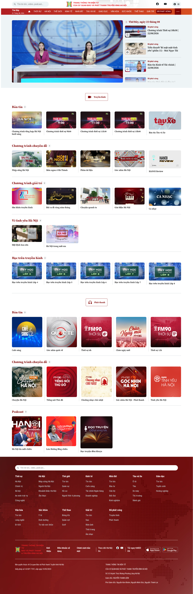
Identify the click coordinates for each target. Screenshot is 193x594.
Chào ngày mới (123, 350)
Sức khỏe (43, 510)
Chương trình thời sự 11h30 (93, 131)
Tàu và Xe (137, 476)
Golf (64, 524)
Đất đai (112, 495)
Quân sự (65, 486)
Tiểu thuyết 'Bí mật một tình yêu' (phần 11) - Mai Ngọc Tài (163, 49)
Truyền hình (114, 515)
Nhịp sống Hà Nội (20, 170)
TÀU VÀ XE (91, 11)
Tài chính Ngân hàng (95, 491)
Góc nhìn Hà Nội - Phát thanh (130, 400)
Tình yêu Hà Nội (158, 400)
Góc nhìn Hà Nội (123, 170)
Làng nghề (19, 520)
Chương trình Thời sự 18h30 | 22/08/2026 (163, 32)
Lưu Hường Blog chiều (57, 449)
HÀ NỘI (48, 11)
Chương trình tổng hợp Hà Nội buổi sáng (26, 132)
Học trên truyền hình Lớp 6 (93, 282)
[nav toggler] (178, 11)
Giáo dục (160, 476)
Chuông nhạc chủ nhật (92, 400)
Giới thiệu (48, 549)
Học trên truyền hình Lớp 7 (128, 282)
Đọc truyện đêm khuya (91, 451)
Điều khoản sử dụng (63, 549)
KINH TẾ (68, 11)
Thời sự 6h (86, 350)
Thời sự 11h (156, 350)
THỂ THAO (139, 11)
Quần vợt (66, 520)
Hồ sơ (64, 491)
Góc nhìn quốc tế (55, 350)
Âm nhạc (89, 534)
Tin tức (65, 481)
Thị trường (137, 495)
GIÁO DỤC (103, 11)
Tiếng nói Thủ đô (55, 400)
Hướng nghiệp (162, 491)
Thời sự (18, 476)
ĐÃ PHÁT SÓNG (164, 11)
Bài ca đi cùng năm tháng (58, 207)
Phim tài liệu (86, 170)
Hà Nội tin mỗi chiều (22, 449)
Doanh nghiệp (92, 495)
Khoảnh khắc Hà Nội (47, 491)
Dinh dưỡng (43, 520)
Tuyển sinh (161, 486)
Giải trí (89, 510)
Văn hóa (19, 510)
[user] (176, 4)
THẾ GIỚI (58, 11)
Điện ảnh (89, 524)
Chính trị (19, 486)
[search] (15, 4)
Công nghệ (20, 500)
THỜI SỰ (37, 11)
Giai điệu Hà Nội (122, 207)
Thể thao (66, 510)
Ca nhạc (153, 208)
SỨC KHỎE (127, 11)
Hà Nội (18, 481)
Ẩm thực (42, 495)
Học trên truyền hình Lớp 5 (59, 282)
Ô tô (134, 481)
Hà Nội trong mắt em (56, 246)
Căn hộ (112, 491)
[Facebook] (157, 4)
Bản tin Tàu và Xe (157, 132)
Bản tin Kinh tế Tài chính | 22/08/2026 (161, 66)
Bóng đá (66, 515)
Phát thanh (114, 520)
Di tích (18, 524)
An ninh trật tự (21, 495)
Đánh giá (136, 500)
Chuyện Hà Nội (19, 400)
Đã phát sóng (115, 510)
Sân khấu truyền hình (22, 207)
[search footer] (18, 467)
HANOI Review (156, 171)
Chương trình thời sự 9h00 (58, 131)
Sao (87, 520)
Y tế (40, 515)
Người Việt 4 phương (71, 495)
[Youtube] (165, 4)
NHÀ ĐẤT (79, 11)
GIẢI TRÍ (150, 11)
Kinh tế (89, 476)
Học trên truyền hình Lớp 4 (25, 282)
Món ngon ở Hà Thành (57, 170)
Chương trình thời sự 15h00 (128, 131)
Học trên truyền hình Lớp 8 (162, 283)
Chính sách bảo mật (83, 549)
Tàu (134, 486)
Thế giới (66, 476)
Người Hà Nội (44, 486)
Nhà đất (113, 476)
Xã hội (18, 491)
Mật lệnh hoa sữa (20, 244)
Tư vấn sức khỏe (46, 524)
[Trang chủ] (29, 11)
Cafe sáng (16, 350)
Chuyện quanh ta (88, 207)
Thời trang (90, 529)
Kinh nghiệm (114, 500)
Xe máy (136, 491)
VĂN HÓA (115, 11)
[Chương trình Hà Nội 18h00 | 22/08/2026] (67, 21)
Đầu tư (112, 486)
